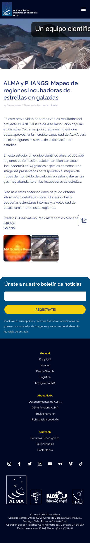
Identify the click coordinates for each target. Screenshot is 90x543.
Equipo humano (45, 413)
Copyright (45, 359)
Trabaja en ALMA (45, 383)
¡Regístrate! (45, 310)
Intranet (45, 365)
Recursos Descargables (45, 438)
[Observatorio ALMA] (25, 9)
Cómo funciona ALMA (45, 407)
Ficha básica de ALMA (45, 419)
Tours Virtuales (45, 443)
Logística (45, 377)
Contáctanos (45, 450)
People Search (45, 371)
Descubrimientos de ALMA (45, 401)
